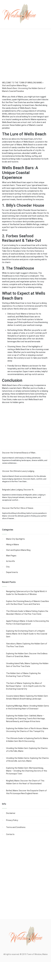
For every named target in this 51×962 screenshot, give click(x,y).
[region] (25, 58)
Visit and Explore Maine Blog (18, 550)
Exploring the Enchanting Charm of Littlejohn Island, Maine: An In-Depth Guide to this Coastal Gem (26, 634)
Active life (10, 561)
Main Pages (11, 556)
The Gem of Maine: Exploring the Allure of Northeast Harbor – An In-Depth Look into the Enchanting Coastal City (25, 686)
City (8, 567)
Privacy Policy (12, 820)
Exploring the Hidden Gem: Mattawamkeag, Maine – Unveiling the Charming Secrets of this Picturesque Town (26, 771)
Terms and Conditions (15, 827)
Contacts (10, 834)
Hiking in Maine (12, 544)
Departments (12, 572)
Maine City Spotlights (15, 539)
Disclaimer (10, 813)
